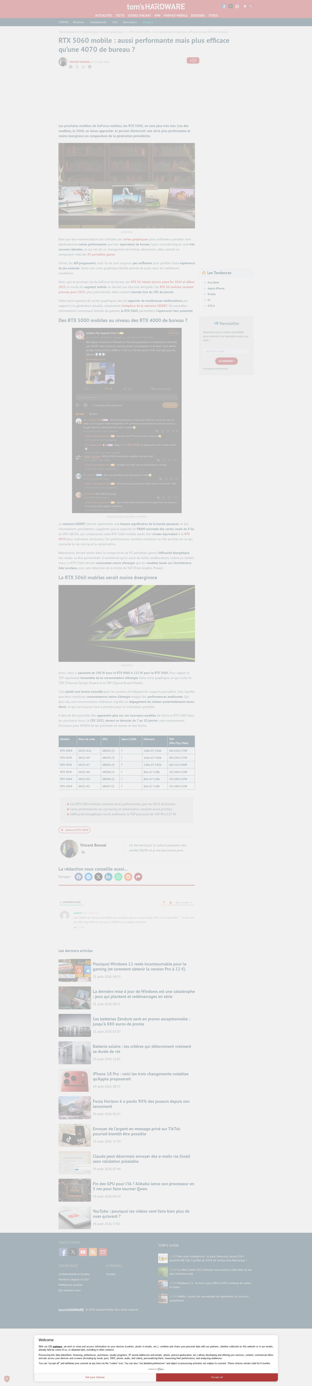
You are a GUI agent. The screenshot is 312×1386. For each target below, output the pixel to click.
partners (57, 1346)
